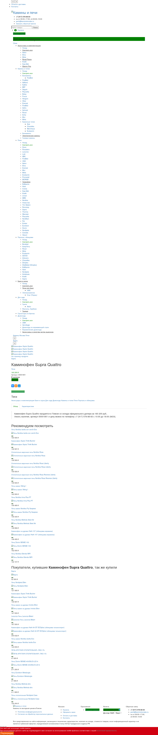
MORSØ (25, 179)
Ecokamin (30, 131)
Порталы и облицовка (86, 400)
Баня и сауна (40, 400)
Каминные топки (28, 122)
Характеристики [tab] (28, 406)
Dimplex (25, 262)
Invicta (24, 189)
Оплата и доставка (18, 4)
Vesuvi (24, 235)
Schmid (25, 110)
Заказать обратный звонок (26, 23)
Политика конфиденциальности (30, 712)
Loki (23, 154)
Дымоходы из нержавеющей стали (35, 327)
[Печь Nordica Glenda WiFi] (22, 557)
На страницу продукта (19, 356)
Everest (25, 103)
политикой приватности (106, 730)
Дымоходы (22, 316)
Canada (25, 232)
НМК (24, 161)
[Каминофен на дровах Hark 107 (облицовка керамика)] (33, 534)
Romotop (25, 207)
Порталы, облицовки (25, 237)
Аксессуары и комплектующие (22, 400)
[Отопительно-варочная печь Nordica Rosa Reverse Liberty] (34, 478)
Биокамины (26, 75)
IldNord (25, 82)
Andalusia (25, 274)
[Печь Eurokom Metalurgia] (21, 676)
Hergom (25, 98)
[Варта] (14, 574)
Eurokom (25, 225)
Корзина (66, 710)
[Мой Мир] (19, 385)
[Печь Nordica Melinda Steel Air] (23, 523)
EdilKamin (26, 267)
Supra (24, 209)
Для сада (21, 297)
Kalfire (24, 85)
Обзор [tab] (15, 406)
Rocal (24, 112)
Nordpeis (25, 230)
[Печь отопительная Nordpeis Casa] (25, 698)
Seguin (24, 89)
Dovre (24, 228)
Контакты (14, 6)
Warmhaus (31, 128)
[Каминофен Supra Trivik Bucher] (24, 444)
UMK (24, 322)
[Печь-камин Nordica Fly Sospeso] (24, 512)
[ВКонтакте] (12, 385)
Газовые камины (28, 138)
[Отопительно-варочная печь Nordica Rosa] (28, 455)
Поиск (35, 27)
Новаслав (26, 202)
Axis (28, 124)
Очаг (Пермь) (32, 295)
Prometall (25, 177)
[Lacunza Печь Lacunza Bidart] (23, 619)
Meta (24, 57)
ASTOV (25, 256)
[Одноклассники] (16, 385)
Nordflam (25, 219)
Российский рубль (111, 710)
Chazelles (30, 126)
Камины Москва (19, 335)
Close (15, 43)
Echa (24, 115)
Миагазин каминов (92, 710)
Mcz (23, 117)
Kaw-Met (25, 64)
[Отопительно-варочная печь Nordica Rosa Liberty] (31, 466)
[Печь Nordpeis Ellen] (19, 585)
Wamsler (25, 214)
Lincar (24, 195)
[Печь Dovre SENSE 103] (21, 545)
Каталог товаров (19, 33)
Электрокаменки (28, 292)
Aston (24, 163)
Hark (24, 186)
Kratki (24, 62)
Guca (24, 147)
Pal (23, 221)
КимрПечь (26, 246)
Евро (118, 713)
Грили (24, 304)
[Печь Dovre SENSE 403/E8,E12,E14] (25, 664)
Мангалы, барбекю (29, 309)
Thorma (25, 212)
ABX (23, 156)
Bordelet (25, 244)
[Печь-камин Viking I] (19, 489)
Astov (24, 52)
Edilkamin (25, 184)
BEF (23, 87)
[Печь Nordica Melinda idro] (22, 687)
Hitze (24, 101)
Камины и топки (24, 68)
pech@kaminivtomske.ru (25, 21)
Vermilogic (26, 325)
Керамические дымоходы (32, 329)
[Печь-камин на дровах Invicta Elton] (25, 608)
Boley (24, 94)
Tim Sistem (26, 205)
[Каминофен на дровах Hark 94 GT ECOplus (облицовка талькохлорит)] (38, 631)
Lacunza (25, 152)
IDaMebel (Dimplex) (29, 265)
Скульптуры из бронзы (26, 313)
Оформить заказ (69, 712)
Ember (24, 223)
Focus (24, 96)
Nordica (25, 200)
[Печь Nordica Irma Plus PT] (22, 500)
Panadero (25, 149)
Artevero (25, 258)
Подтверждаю (7, 733)
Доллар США (108, 713)
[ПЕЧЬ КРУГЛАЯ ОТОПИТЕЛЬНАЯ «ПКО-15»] (29, 653)
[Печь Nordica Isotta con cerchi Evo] (25, 433)
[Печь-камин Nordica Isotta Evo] (23, 642)
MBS (24, 198)
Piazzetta (25, 92)
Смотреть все (27, 73)
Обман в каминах (18, 391)
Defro (24, 108)
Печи (20, 140)
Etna (24, 55)
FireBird (30, 78)
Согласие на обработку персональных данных (35, 714)
